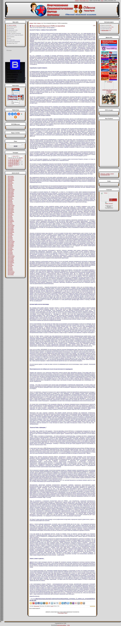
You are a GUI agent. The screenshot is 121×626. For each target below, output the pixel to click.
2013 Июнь (10, 252)
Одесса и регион (105, 25)
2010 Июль (10, 218)
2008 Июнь (10, 185)
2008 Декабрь (11, 193)
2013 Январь (11, 246)
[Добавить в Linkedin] (63, 603)
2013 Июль (10, 253)
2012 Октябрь (11, 242)
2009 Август (10, 204)
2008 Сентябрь (11, 189)
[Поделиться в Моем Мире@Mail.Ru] (44, 603)
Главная (77, 0)
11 (15, 161)
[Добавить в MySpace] (65, 603)
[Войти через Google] (21, 114)
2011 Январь (10, 220)
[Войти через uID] (9, 114)
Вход (87, 0)
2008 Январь (11, 178)
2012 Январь (11, 230)
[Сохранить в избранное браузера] (31, 603)
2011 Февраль (11, 221)
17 (13, 162)
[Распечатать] (79, 603)
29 (9, 166)
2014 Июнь (10, 267)
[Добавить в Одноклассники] (47, 603)
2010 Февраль (11, 212)
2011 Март (10, 222)
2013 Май (10, 250)
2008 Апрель (10, 182)
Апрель (39, 23)
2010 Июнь (10, 217)
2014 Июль (10, 269)
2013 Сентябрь (11, 255)
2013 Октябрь (11, 257)
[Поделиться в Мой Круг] (52, 603)
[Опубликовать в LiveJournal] (57, 603)
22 (9, 164)
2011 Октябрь (11, 226)
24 (13, 164)
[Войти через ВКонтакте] (12, 114)
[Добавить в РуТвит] (68, 603)
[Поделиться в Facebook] (39, 603)
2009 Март (10, 197)
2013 (35, 23)
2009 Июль (10, 202)
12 (17, 161)
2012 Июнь (10, 237)
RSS (102, 0)
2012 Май (10, 236)
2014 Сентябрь (11, 271)
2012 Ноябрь (11, 244)
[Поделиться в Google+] (33, 603)
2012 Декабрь (11, 245)
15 (9, 162)
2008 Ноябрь (11, 192)
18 (15, 162)
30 (11, 166)
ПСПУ (109, 92)
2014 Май (10, 266)
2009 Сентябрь (11, 205)
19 (17, 162)
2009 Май (10, 200)
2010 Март (10, 213)
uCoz (68, 625)
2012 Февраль (11, 232)
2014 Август (10, 270)
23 (11, 164)
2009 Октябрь (11, 206)
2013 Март (10, 248)
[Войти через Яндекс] (18, 114)
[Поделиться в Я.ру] (49, 603)
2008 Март (10, 181)
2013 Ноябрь (11, 258)
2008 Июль (10, 186)
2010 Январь (11, 210)
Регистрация (83, 0)
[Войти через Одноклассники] (15, 117)
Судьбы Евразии (105, 28)
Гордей (52, 606)
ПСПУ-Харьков (109, 93)
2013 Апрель (10, 249)
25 (15, 164)
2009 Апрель (10, 198)
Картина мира (36, 606)
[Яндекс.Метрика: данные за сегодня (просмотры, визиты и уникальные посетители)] (109, 202)
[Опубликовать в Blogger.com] (60, 603)
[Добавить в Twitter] (41, 603)
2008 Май (10, 184)
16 (11, 162)
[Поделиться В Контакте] (36, 603)
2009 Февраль (11, 196)
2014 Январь (11, 261)
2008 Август (10, 188)
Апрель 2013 (15, 156)
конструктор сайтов (61, 625)
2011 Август (10, 224)
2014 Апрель (10, 265)
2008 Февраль (11, 180)
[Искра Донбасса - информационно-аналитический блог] (113, 59)
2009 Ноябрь (11, 208)
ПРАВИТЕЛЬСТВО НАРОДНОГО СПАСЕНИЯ (109, 90)
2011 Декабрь (11, 229)
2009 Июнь (10, 201)
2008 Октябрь (11, 190)
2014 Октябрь (11, 273)
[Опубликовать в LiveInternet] (55, 603)
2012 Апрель (10, 234)
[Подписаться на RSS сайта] (81, 603)
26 (17, 164)
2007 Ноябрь (11, 176)
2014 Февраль (11, 262)
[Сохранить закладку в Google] (71, 603)
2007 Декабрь (11, 177)
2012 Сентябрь (11, 241)
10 (13, 161)
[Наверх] (84, 603)
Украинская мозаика (106, 27)
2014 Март (10, 263)
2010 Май (10, 216)
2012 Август (10, 240)
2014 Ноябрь (11, 274)
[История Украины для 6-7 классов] (109, 103)
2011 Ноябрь (10, 228)
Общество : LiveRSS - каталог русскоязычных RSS (107, 174)
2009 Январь (11, 194)
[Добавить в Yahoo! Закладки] (73, 603)
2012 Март (10, 233)
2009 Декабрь (11, 209)
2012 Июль (10, 238)
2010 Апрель (10, 214)
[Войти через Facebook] (15, 114)
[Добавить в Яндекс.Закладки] (76, 603)
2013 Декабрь (11, 259)
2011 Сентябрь (11, 225)
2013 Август (10, 254)
